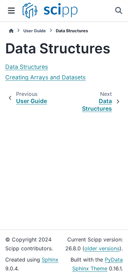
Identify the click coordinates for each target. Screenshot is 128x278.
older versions (101, 248)
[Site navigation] (11, 10)
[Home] (11, 30)
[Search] (119, 10)
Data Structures (26, 66)
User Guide (34, 30)
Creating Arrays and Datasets (45, 77)
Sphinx (50, 259)
